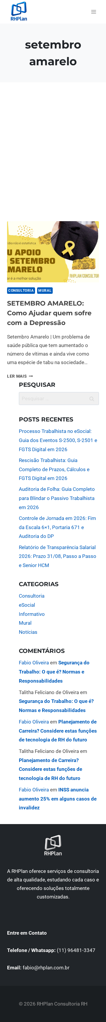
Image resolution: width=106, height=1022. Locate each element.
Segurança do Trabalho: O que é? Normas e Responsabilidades (54, 671)
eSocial (27, 605)
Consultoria (21, 291)
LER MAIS (20, 376)
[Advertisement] (53, 159)
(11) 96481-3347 (76, 950)
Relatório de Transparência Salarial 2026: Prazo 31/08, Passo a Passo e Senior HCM (57, 556)
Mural (45, 291)
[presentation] (53, 251)
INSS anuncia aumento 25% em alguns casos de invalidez (58, 799)
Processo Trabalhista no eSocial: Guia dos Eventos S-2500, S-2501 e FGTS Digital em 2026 (58, 440)
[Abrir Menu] (93, 11)
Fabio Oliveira (34, 663)
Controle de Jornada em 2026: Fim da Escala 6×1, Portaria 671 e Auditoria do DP (57, 527)
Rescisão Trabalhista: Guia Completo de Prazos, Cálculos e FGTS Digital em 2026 (54, 469)
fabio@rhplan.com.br (46, 968)
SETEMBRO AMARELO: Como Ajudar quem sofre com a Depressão (49, 313)
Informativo (32, 614)
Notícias (28, 632)
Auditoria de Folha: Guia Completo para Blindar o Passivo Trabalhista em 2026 (57, 498)
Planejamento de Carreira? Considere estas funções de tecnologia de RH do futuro (58, 731)
